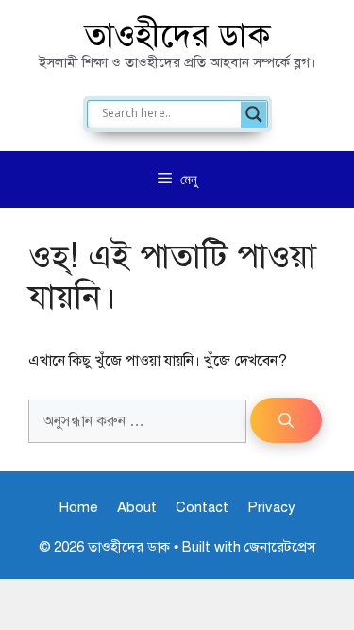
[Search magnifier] (254, 114)
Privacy (271, 507)
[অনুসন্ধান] (286, 420)
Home (78, 507)
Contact (202, 507)
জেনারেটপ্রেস (279, 546)
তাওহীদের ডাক (177, 35)
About (137, 507)
